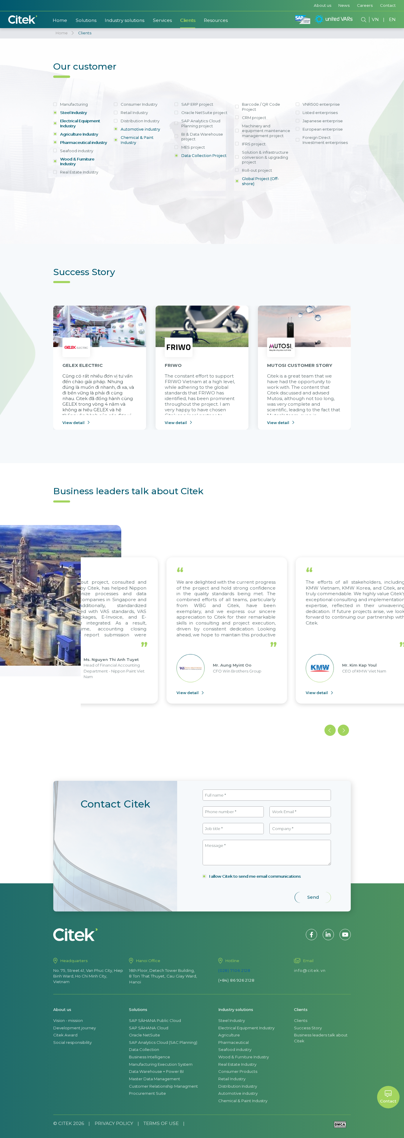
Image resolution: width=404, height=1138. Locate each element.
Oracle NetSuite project (204, 112)
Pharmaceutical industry (83, 142)
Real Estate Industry (79, 172)
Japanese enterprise (323, 120)
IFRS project (254, 144)
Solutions (86, 20)
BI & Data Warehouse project (202, 137)
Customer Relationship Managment (163, 1086)
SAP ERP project (197, 104)
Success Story (308, 1027)
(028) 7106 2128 (234, 970)
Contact (388, 5)
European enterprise (323, 129)
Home (60, 20)
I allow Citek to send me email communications (254, 876)
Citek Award (65, 1035)
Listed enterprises (320, 112)
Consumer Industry (139, 104)
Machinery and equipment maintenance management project (266, 130)
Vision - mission (68, 1020)
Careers (365, 5)
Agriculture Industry (79, 134)
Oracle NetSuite (144, 1035)
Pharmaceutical (233, 1042)
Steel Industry (73, 112)
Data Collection (144, 1049)
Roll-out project (257, 170)
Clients (187, 20)
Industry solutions (124, 20)
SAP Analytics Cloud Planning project (200, 123)
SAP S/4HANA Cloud (148, 1027)
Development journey (74, 1027)
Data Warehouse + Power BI (156, 1071)
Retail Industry (134, 112)
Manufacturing (74, 104)
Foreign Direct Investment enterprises (325, 140)
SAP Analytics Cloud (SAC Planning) (163, 1042)
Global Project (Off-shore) (260, 181)
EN (392, 19)
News (344, 5)
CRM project (254, 117)
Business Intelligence (149, 1056)
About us (322, 5)
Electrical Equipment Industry (80, 123)
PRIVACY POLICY (114, 1123)
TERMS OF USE (161, 1123)
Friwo (173, 365)
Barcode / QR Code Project (261, 107)
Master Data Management (154, 1078)
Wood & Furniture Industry (77, 161)
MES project (193, 147)
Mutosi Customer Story (299, 365)
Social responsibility (72, 1042)
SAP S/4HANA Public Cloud (155, 1020)
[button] (330, 730)
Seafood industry (76, 150)
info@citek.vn (310, 970)
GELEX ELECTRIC (82, 365)
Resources (216, 20)
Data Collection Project (204, 155)
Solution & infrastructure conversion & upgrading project (265, 157)
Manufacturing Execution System (161, 1064)
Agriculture (229, 1035)
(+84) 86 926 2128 (236, 980)
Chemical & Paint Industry (137, 140)
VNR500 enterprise (321, 104)
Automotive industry (140, 129)
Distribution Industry (140, 120)
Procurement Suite (147, 1093)
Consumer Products (237, 1071)
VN (375, 19)
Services (162, 20)
